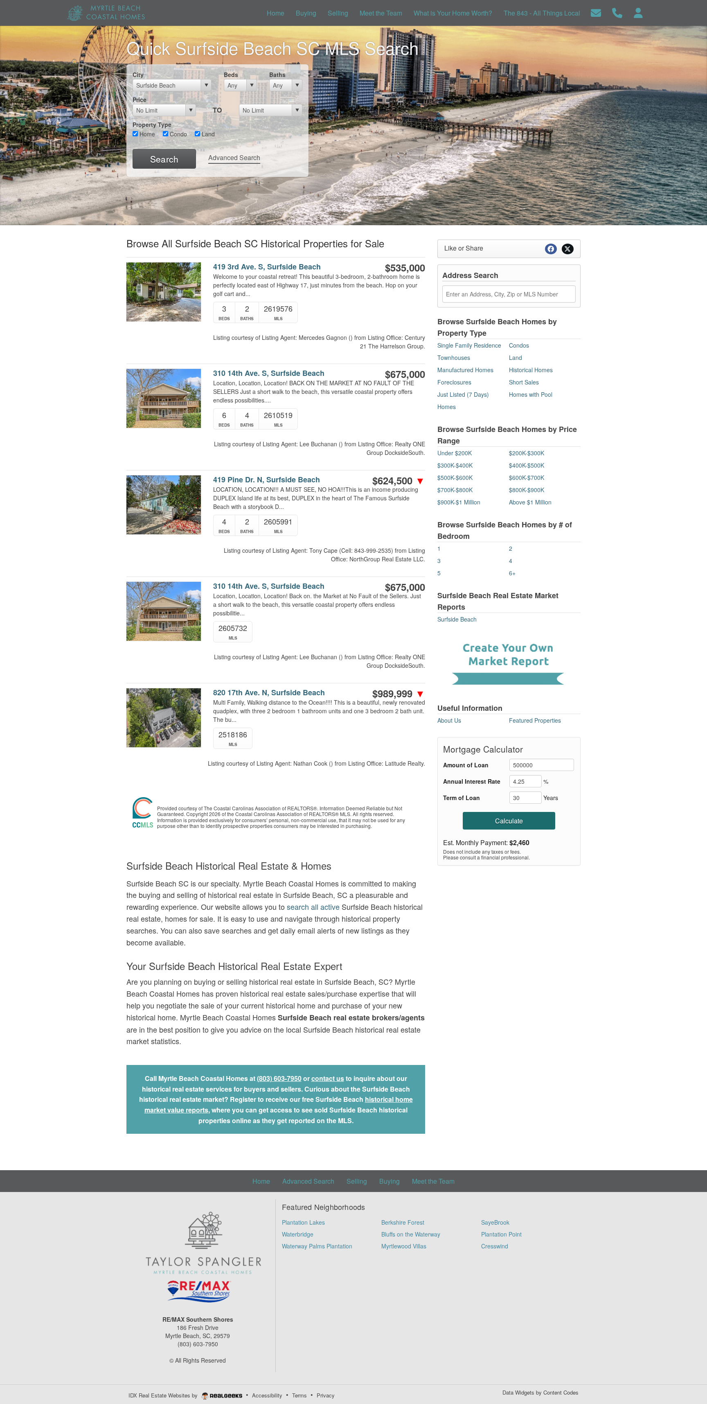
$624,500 (398, 480)
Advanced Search (234, 157)
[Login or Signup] (638, 12)
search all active (313, 906)
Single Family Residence (469, 345)
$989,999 (398, 693)
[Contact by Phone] (617, 12)
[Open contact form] (596, 12)
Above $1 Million (530, 502)
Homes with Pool (530, 394)
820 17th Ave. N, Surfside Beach (269, 692)
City (138, 74)
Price (139, 99)
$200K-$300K (526, 453)
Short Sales (524, 382)
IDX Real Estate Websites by (163, 1395)
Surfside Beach (457, 619)
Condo (177, 134)
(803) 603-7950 (279, 1078)
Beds (231, 74)
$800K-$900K (526, 490)
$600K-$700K (526, 477)
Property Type (152, 124)
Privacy (326, 1395)
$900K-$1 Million (458, 502)
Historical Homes (531, 370)
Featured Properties (535, 720)
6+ (512, 573)
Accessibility (267, 1395)
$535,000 (405, 267)
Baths (277, 74)
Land (207, 134)
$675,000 (405, 374)
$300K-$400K (455, 465)
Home (146, 134)
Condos (519, 345)
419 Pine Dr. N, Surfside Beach (266, 479)
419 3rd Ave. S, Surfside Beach (267, 266)
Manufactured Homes (465, 370)
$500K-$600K (455, 477)
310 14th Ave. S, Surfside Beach (268, 373)
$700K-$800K (455, 490)
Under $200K (454, 453)
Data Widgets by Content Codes (540, 1392)
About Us (449, 720)
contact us (327, 1078)
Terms (299, 1395)
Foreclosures (454, 382)
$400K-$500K (526, 465)
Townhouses (453, 357)
